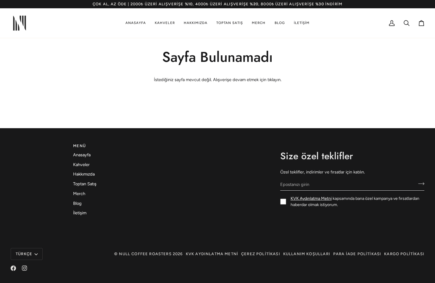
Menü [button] (79, 146)
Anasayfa (82, 154)
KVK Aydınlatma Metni (311, 198)
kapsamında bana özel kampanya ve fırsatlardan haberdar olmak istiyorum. (355, 201)
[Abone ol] (419, 184)
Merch (79, 193)
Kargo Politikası (404, 254)
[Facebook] (13, 268)
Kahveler (81, 164)
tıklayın (274, 79)
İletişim (79, 213)
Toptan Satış (84, 183)
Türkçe (24, 254)
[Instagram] (24, 268)
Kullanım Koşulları (306, 254)
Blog (77, 203)
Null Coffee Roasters (145, 254)
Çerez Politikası (260, 254)
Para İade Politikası (357, 254)
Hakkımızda (84, 174)
